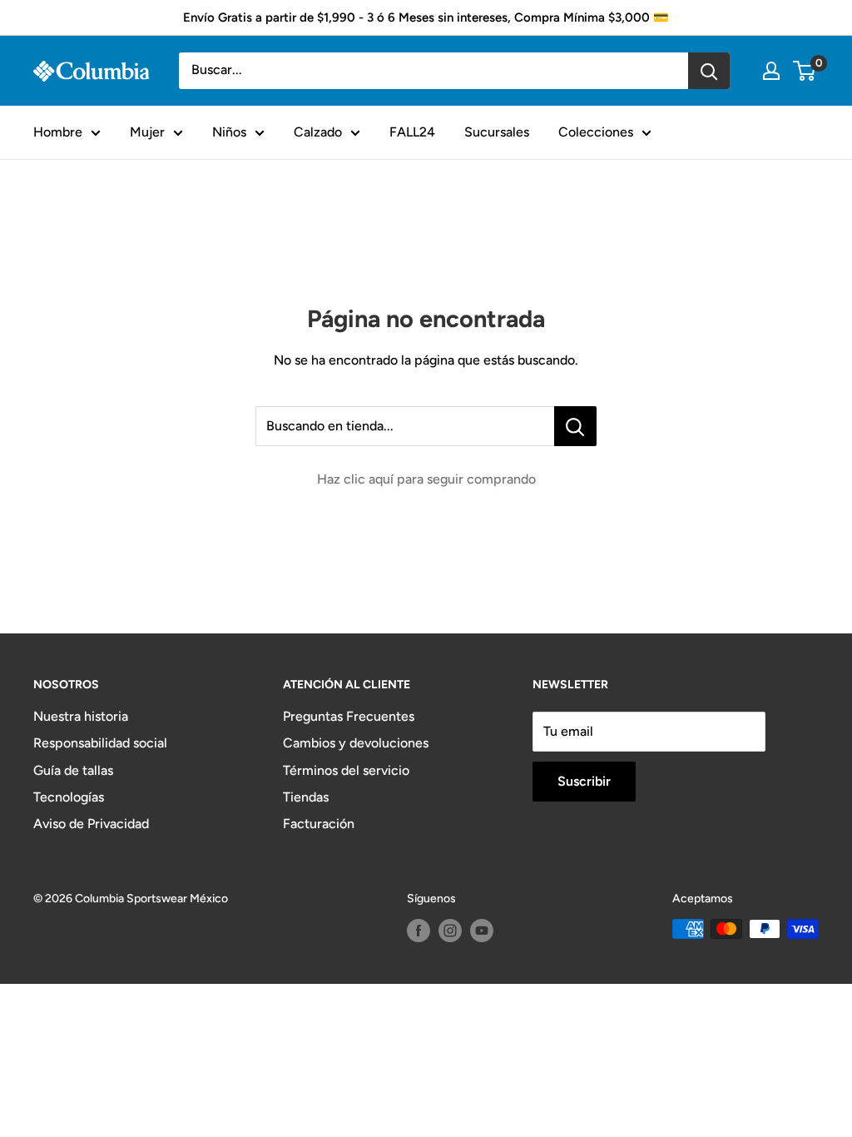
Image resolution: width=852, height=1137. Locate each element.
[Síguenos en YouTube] (481, 930)
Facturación (318, 824)
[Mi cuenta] (771, 71)
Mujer (147, 132)
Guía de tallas (73, 770)
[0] (805, 71)
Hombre (57, 132)
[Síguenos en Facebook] (418, 930)
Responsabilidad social (100, 743)
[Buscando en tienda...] (575, 426)
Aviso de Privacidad (91, 824)
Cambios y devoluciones (355, 743)
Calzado (318, 132)
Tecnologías (68, 797)
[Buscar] (709, 70)
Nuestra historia (80, 716)
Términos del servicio (346, 770)
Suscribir (584, 781)
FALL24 (412, 132)
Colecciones (595, 132)
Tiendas (306, 797)
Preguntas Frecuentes (348, 716)
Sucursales (496, 132)
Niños (229, 132)
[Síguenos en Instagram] (450, 930)
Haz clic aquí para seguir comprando (426, 479)
